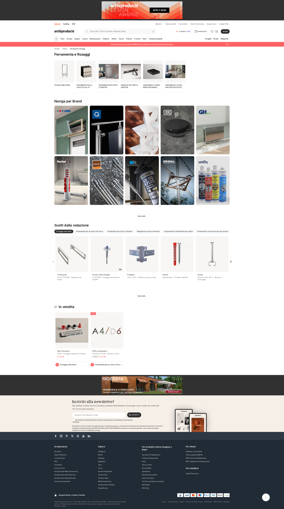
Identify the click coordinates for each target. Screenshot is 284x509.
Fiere (100, 465)
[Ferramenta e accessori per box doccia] (175, 71)
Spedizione (146, 471)
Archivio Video (103, 478)
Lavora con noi (59, 468)
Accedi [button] (225, 31)
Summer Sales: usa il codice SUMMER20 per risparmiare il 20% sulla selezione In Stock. (142, 44)
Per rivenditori (183, 24)
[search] (86, 31)
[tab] (162, 24)
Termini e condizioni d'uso (194, 502)
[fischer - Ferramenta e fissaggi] (71, 180)
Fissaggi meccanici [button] (64, 231)
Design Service (211, 24)
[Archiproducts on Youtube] (83, 436)
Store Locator (147, 465)
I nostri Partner (59, 458)
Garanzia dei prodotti (149, 475)
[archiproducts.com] (64, 31)
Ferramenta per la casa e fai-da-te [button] (89, 231)
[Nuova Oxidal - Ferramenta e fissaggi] (177, 180)
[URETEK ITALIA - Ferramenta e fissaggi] (106, 180)
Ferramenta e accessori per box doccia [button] (212, 231)
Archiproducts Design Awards (65, 478)
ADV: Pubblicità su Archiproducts (197, 461)
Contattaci (58, 465)
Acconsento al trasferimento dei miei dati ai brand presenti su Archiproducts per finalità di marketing (103, 421)
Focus (100, 468)
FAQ (55, 461)
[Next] (230, 261)
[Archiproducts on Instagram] (61, 436)
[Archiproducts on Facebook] (56, 436)
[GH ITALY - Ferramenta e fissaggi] (213, 130)
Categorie (101, 451)
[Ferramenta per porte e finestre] (109, 71)
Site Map (226, 502)
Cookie (181, 502)
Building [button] (66, 24)
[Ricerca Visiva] (153, 31)
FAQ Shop (145, 488)
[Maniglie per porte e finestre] (131, 71)
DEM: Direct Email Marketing (196, 458)
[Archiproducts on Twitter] (72, 436)
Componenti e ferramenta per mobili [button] (178, 231)
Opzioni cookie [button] (173, 501)
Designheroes (103, 488)
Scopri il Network (60, 455)
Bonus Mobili (146, 468)
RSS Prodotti (217, 502)
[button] (159, 24)
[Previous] (53, 261)
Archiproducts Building (106, 485)
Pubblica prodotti (170, 24)
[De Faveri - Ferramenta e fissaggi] (71, 130)
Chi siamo (57, 451)
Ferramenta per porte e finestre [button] (119, 231)
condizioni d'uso (98, 426)
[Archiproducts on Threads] (78, 436)
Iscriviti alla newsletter (62, 481)
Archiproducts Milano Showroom (66, 471)
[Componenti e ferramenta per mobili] (153, 71)
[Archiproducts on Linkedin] (89, 436)
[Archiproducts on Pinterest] (67, 436)
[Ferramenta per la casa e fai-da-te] (87, 71)
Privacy (164, 502)
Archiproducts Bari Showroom (65, 475)
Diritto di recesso (148, 478)
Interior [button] (57, 24)
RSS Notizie (208, 502)
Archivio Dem (103, 475)
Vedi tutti (141, 216)
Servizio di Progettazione (151, 455)
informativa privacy (112, 426)
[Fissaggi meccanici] (64, 71)
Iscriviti (135, 415)
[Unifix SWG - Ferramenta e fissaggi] (213, 180)
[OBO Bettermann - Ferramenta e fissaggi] (177, 130)
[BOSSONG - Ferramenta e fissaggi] (142, 180)
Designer (101, 458)
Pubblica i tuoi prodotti (194, 451)
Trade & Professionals (197, 24)
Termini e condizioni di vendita (153, 481)
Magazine (101, 461)
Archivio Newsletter (105, 471)
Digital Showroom (192, 473)
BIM (73, 24)
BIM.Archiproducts (104, 481)
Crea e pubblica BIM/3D (194, 455)
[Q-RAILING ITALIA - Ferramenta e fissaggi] (106, 130)
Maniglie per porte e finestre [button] (148, 231)
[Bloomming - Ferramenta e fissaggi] (142, 130)
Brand (100, 455)
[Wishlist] (212, 31)
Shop (144, 461)
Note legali (146, 485)
